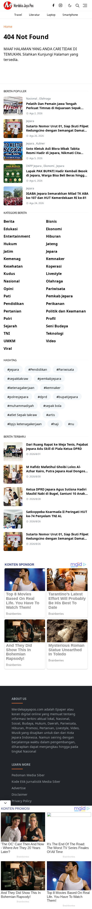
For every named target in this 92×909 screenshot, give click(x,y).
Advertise (19, 788)
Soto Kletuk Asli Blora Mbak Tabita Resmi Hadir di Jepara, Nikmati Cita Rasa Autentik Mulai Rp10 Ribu (53, 152)
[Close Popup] (5, 803)
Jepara (30, 121)
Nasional (32, 98)
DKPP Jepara (34, 166)
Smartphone (70, 15)
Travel (18, 15)
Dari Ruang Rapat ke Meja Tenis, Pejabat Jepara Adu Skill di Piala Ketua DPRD (57, 446)
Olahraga (45, 98)
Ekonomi (49, 166)
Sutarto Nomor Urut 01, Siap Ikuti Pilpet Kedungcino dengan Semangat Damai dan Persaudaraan (57, 130)
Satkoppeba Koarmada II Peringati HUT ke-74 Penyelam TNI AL (56, 514)
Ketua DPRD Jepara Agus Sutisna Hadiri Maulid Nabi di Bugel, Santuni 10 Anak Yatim (56, 493)
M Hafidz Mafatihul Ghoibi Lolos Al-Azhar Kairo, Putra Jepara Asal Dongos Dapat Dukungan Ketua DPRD (55, 471)
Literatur (34, 15)
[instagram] (60, 5)
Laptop (51, 15)
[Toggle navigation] (85, 5)
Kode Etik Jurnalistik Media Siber (36, 781)
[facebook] (53, 5)
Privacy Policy (21, 801)
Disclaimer (19, 794)
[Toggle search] (77, 6)
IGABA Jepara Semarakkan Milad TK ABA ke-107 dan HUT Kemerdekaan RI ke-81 (57, 195)
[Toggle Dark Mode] (69, 5)
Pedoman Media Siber (28, 775)
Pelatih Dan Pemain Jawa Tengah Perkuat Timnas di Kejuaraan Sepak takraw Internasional (53, 108)
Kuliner (40, 143)
